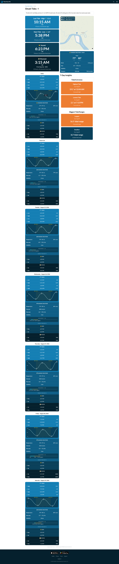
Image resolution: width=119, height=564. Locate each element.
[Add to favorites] (38, 9)
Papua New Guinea (28, 6)
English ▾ (59, 558)
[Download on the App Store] (54, 552)
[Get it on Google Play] (64, 552)
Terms (61, 556)
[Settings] (117, 2)
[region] (77, 33)
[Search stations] (114, 2)
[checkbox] (68, 18)
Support (65, 556)
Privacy (57, 556)
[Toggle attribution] (92, 48)
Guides (53, 556)
